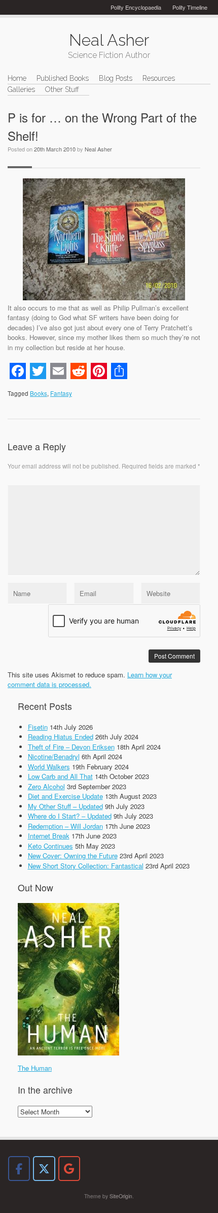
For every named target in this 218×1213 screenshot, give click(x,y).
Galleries (21, 89)
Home (17, 78)
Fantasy (61, 393)
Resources (158, 78)
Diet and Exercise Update (65, 796)
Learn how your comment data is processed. (90, 680)
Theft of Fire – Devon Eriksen (71, 747)
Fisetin (38, 727)
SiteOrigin (121, 1196)
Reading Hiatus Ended (60, 736)
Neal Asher (98, 149)
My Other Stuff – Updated (65, 806)
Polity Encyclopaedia (136, 7)
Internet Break (48, 836)
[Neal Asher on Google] (69, 1168)
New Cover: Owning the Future (73, 855)
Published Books (63, 78)
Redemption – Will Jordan (65, 826)
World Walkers (49, 766)
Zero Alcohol (46, 786)
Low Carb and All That (60, 776)
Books (38, 393)
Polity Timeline (189, 7)
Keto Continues (50, 846)
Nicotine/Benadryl (54, 756)
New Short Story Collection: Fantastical (85, 865)
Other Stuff (62, 89)
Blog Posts (115, 78)
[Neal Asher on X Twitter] (44, 1168)
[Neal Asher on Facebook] (19, 1168)
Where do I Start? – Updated (70, 816)
